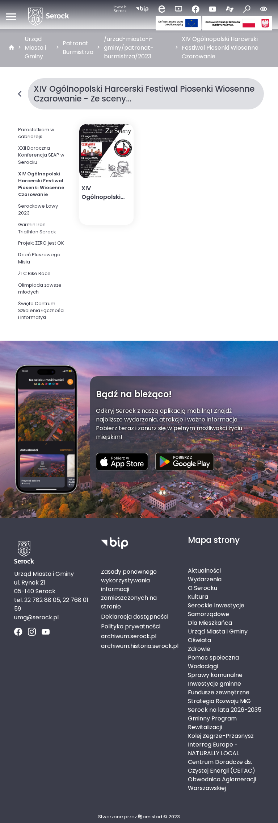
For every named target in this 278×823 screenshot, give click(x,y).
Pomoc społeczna (213, 657)
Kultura (198, 597)
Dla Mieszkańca (210, 623)
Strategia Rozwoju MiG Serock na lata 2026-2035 (224, 705)
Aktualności (204, 570)
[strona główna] (11, 47)
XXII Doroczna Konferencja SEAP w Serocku (41, 155)
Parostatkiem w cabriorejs (36, 133)
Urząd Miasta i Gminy (35, 48)
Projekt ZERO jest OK (41, 243)
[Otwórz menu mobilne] (11, 16)
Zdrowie (199, 649)
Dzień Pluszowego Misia (39, 258)
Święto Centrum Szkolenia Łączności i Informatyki (41, 310)
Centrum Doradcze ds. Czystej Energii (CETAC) (221, 766)
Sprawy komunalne (215, 675)
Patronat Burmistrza (78, 47)
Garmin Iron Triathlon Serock (37, 227)
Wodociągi (203, 666)
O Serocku (202, 588)
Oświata (199, 640)
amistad (152, 817)
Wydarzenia (205, 579)
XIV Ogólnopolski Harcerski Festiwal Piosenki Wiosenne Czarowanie (220, 48)
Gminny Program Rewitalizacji (212, 722)
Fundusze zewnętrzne (218, 692)
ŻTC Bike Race (34, 273)
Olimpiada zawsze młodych (40, 288)
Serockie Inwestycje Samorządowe (216, 609)
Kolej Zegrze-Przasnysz (221, 736)
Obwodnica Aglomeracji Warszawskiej (222, 783)
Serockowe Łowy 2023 (38, 209)
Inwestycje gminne (214, 683)
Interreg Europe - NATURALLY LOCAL (213, 748)
